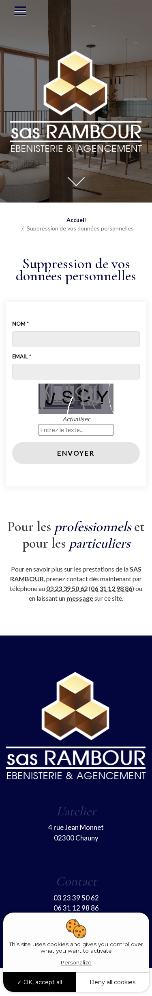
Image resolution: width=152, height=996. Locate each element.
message (79, 598)
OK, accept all (42, 982)
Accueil (76, 219)
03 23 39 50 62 (67, 588)
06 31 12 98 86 (111, 588)
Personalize (76, 962)
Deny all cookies (112, 982)
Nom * (20, 323)
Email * (21, 356)
